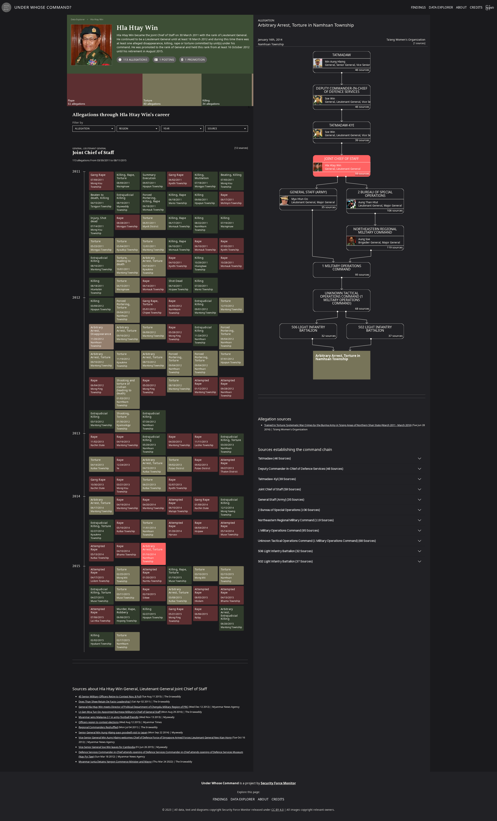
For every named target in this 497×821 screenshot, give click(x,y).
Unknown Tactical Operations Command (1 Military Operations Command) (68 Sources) (317, 541)
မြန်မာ (490, 7)
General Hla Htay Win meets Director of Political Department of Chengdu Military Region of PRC (133, 707)
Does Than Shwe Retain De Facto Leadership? (105, 701)
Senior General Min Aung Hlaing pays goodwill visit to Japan (113, 732)
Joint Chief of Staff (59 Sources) (279, 489)
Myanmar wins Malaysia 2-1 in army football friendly (109, 717)
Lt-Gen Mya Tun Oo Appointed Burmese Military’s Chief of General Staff (120, 712)
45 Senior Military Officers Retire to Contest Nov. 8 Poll (110, 696)
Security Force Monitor (278, 783)
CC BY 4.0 (277, 809)
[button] (241, 149)
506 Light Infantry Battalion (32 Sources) (285, 551)
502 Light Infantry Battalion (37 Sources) (285, 561)
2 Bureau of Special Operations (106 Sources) (289, 510)
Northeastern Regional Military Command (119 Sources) (296, 520)
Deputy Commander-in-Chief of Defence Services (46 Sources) (300, 469)
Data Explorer (78, 19)
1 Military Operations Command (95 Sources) (288, 530)
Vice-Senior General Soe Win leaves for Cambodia (107, 747)
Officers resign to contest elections (99, 722)
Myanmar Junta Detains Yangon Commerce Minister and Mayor (115, 761)
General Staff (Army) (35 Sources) (281, 499)
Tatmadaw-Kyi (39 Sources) (277, 479)
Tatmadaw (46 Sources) (274, 458)
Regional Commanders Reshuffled (98, 727)
